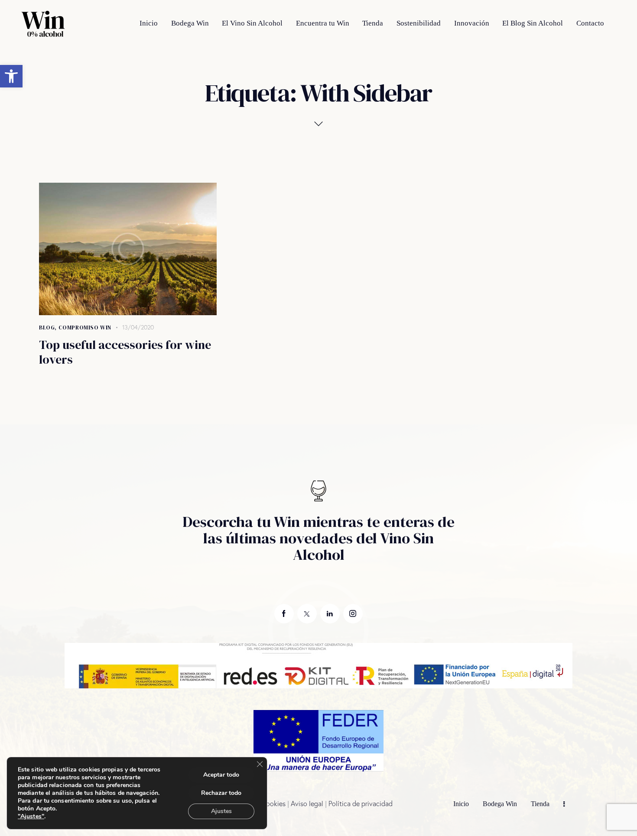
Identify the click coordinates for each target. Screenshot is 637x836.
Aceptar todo (221, 775)
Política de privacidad (360, 803)
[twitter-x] (307, 613)
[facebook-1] (284, 613)
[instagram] (353, 613)
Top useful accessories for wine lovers (125, 352)
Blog (47, 327)
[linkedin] (330, 613)
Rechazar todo (221, 793)
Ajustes (221, 811)
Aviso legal (307, 803)
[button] (11, 76)
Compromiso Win (84, 327)
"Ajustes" (31, 816)
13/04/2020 (138, 327)
